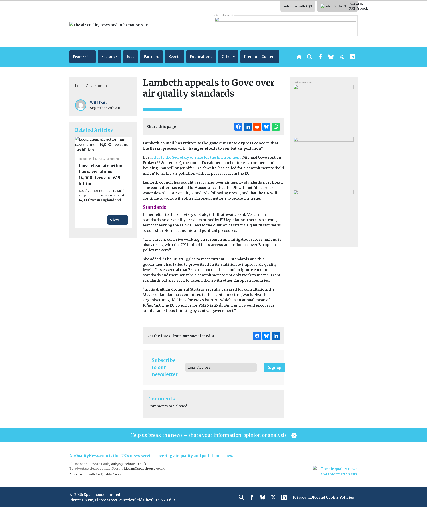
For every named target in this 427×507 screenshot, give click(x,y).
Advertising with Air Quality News (95, 474)
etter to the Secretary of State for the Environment (196, 157)
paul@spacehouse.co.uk (128, 464)
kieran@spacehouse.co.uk (144, 469)
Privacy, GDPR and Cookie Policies (323, 497)
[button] (82, 56)
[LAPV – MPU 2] (323, 214)
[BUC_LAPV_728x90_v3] (285, 25)
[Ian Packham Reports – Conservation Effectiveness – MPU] (323, 109)
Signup (274, 367)
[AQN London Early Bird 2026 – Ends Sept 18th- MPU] (323, 162)
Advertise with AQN (298, 6)
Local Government (91, 85)
